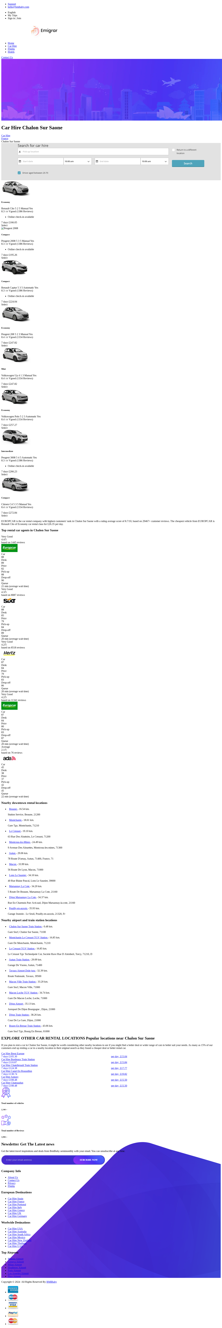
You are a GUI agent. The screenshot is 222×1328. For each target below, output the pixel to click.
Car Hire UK (14, 1213)
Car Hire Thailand (17, 1243)
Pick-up (5, 571)
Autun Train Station (19, 959)
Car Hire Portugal (17, 1204)
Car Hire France (16, 1201)
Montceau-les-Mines (20, 842)
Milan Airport (15, 1264)
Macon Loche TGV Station (23, 992)
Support (12, 4)
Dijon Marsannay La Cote (23, 897)
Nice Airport (14, 1276)
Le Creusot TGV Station (22, 948)
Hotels (11, 51)
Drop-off (5, 577)
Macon (13, 864)
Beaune (13, 809)
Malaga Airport (15, 1258)
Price (4, 565)
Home (11, 43)
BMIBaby (51, 1281)
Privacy (12, 1183)
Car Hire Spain (15, 1198)
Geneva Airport (16, 1261)
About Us (13, 1177)
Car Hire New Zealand (19, 1240)
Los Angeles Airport (18, 1273)
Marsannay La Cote (19, 886)
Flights (11, 49)
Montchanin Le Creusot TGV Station (28, 937)
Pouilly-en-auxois (18, 908)
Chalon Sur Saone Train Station (25, 926)
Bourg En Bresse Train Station (25, 1025)
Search (188, 163)
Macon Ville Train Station (22, 981)
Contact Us (7, 57)
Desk (4, 560)
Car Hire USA (15, 1228)
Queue (4, 583)
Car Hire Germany (17, 1216)
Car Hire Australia (17, 1231)
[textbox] (93, 151)
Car (3, 554)
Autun (12, 853)
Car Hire (12, 46)
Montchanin (15, 820)
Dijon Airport (16, 1003)
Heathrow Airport (17, 1267)
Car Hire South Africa (19, 1234)
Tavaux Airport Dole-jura (22, 970)
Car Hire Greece (16, 1210)
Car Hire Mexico (16, 1237)
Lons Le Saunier (18, 875)
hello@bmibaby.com (18, 7)
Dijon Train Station (19, 1014)
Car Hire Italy (15, 1207)
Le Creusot (15, 831)
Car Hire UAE (15, 1246)
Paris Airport (14, 1270)
